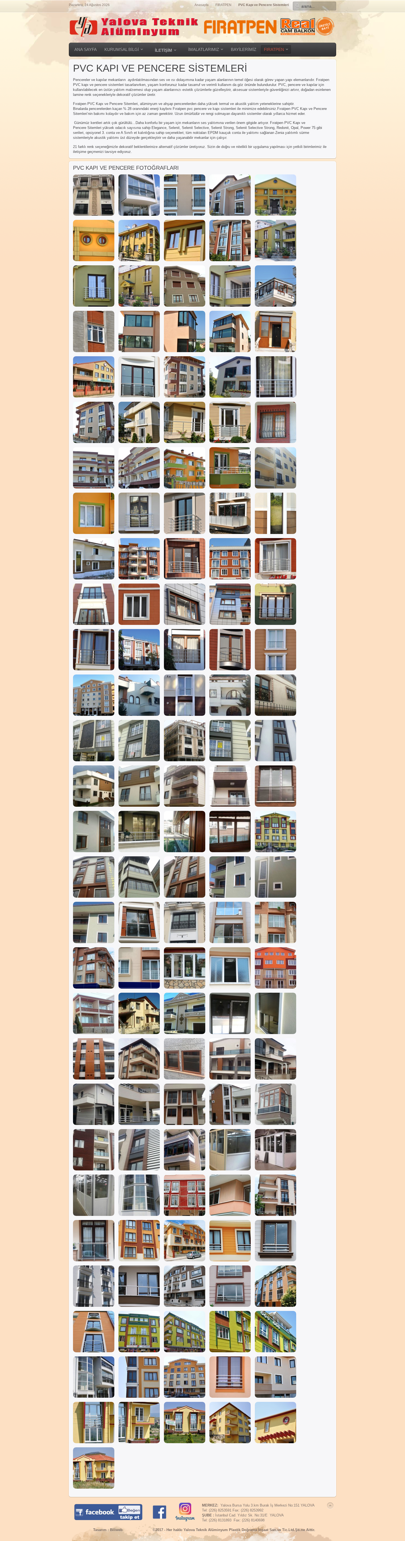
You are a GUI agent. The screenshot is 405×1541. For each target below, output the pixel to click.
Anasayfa (202, 5)
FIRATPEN (223, 5)
